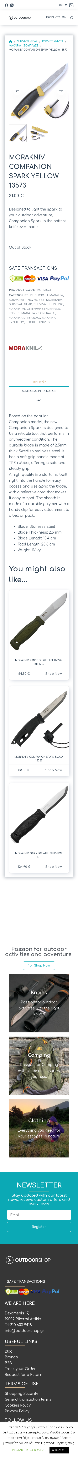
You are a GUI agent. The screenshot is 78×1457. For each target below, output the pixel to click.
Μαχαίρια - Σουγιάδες (38, 313)
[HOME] (10, 41)
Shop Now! (54, 770)
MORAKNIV (54, 299)
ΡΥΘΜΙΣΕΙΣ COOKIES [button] (28, 1450)
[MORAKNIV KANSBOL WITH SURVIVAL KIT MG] (39, 622)
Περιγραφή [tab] (39, 381)
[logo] (25, 348)
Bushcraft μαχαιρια (46, 295)
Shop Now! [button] (54, 674)
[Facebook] (6, 5)
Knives (55, 308)
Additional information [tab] (39, 391)
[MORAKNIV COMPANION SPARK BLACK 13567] (39, 718)
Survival (40, 304)
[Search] (71, 17)
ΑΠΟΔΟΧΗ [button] (59, 1450)
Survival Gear (20, 304)
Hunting (56, 304)
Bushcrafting (20, 299)
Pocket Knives (38, 322)
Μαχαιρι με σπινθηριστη (28, 308)
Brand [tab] (39, 400)
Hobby (39, 299)
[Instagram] (12, 5)
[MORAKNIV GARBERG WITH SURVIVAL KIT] (39, 815)
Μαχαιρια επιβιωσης (24, 317)
